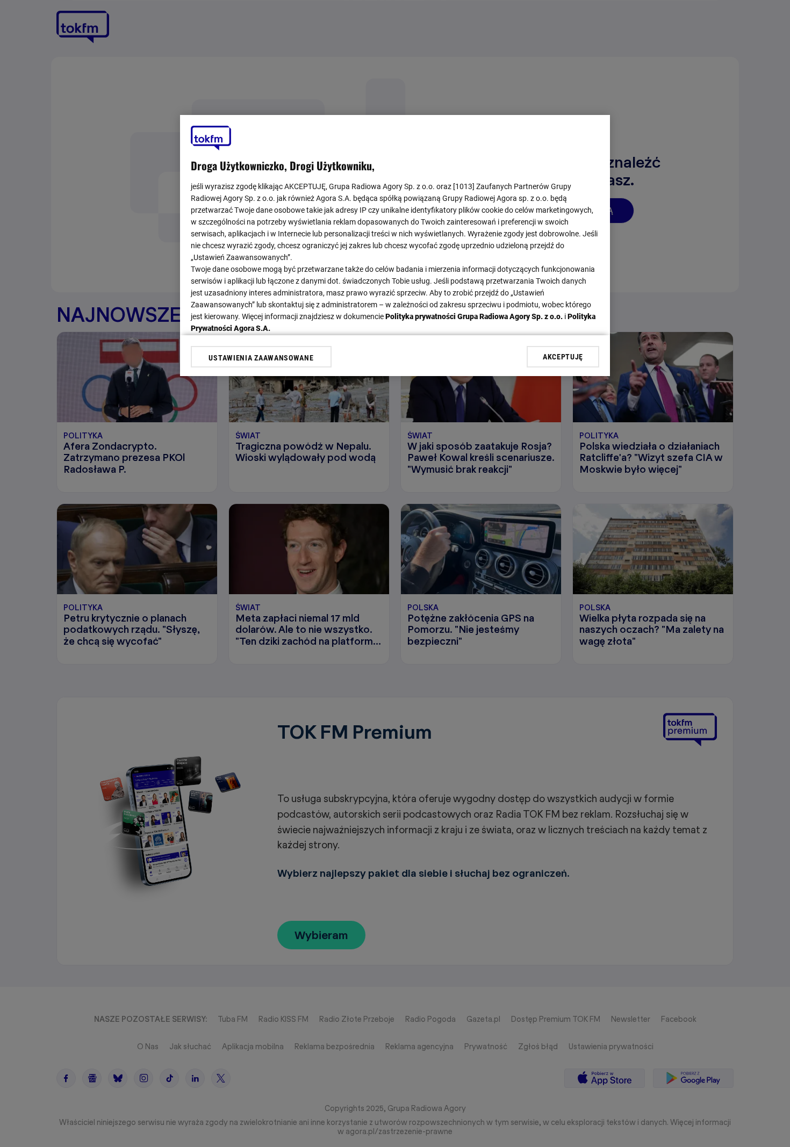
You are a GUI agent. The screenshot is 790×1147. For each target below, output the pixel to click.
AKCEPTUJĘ (563, 356)
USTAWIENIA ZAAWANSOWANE (261, 358)
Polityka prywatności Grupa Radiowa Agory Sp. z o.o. (474, 316)
